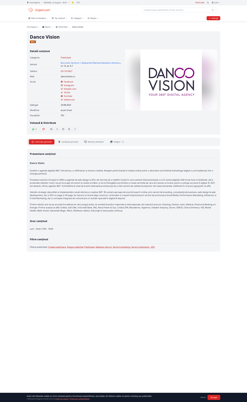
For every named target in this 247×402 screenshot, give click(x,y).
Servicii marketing (121, 247)
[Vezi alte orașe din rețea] (39, 27)
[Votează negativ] (43, 129)
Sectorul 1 (76, 62)
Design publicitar (75, 247)
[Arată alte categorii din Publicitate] (69, 27)
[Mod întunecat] (208, 2)
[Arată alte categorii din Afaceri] (52, 27)
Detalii (203, 397)
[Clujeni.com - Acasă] (39, 10)
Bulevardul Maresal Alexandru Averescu (101, 62)
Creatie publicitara (57, 247)
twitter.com (69, 99)
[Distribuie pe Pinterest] (69, 129)
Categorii (78, 18)
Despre (93, 18)
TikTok (67, 92)
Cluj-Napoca (32, 27)
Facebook (68, 81)
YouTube (68, 96)
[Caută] (212, 10)
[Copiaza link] (75, 129)
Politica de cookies (62, 399)
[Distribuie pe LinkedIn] (63, 129)
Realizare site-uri (104, 247)
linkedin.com (70, 88)
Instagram (69, 85)
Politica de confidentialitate (80, 399)
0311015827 (66, 71)
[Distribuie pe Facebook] (51, 129)
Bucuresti (65, 62)
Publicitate (199, 2)
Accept (214, 397)
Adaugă (214, 18)
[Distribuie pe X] (57, 129)
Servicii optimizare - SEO (143, 247)
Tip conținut (60, 18)
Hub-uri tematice (38, 18)
